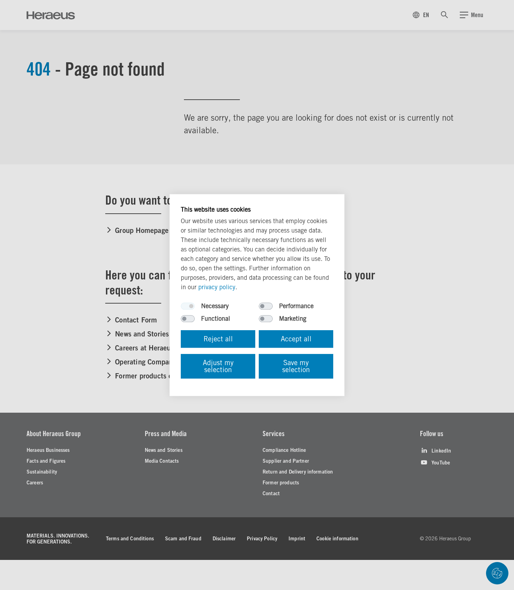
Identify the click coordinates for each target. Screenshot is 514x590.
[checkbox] (188, 306)
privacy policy (216, 287)
